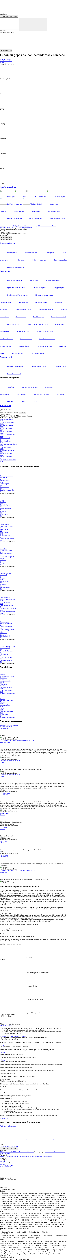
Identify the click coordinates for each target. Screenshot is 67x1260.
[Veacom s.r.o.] (20, 1130)
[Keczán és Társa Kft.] (6, 1134)
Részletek (3, 1052)
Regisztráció (4, 1118)
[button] (33, 41)
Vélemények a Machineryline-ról (55, 1152)
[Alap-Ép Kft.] (6, 1143)
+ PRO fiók (23, 1036)
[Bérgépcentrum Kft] (20, 1143)
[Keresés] (33, 24)
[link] (33, 230)
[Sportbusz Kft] (47, 1134)
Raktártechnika (7, 243)
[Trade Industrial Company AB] (47, 1143)
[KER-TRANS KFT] (6, 1130)
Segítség (7, 1146)
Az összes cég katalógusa (8, 1126)
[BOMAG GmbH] (33, 1134)
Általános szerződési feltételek (9, 1152)
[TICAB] (33, 1143)
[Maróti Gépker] (60, 1134)
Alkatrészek (5, 405)
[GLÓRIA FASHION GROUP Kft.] (33, 1130)
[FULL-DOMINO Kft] (20, 1139)
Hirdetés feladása (6, 237)
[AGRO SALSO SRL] (6, 1139)
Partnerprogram (47, 1156)
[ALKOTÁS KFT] (47, 1130)
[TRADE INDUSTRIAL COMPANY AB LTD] (60, 1143)
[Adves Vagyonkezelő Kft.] (33, 1139)
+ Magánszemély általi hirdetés (9, 1036)
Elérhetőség (14, 1146)
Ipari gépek (5, 271)
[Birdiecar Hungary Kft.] (60, 1139)
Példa (2, 1045)
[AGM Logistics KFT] (47, 1139)
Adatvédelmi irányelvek (26, 1152)
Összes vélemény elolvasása (9, 725)
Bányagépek (6, 357)
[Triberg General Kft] (60, 1130)
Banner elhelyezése (36, 1156)
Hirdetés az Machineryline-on (9, 1156)
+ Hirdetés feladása (6, 1025)
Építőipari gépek (8, 187)
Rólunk (2, 1146)
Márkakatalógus (5, 1153)
